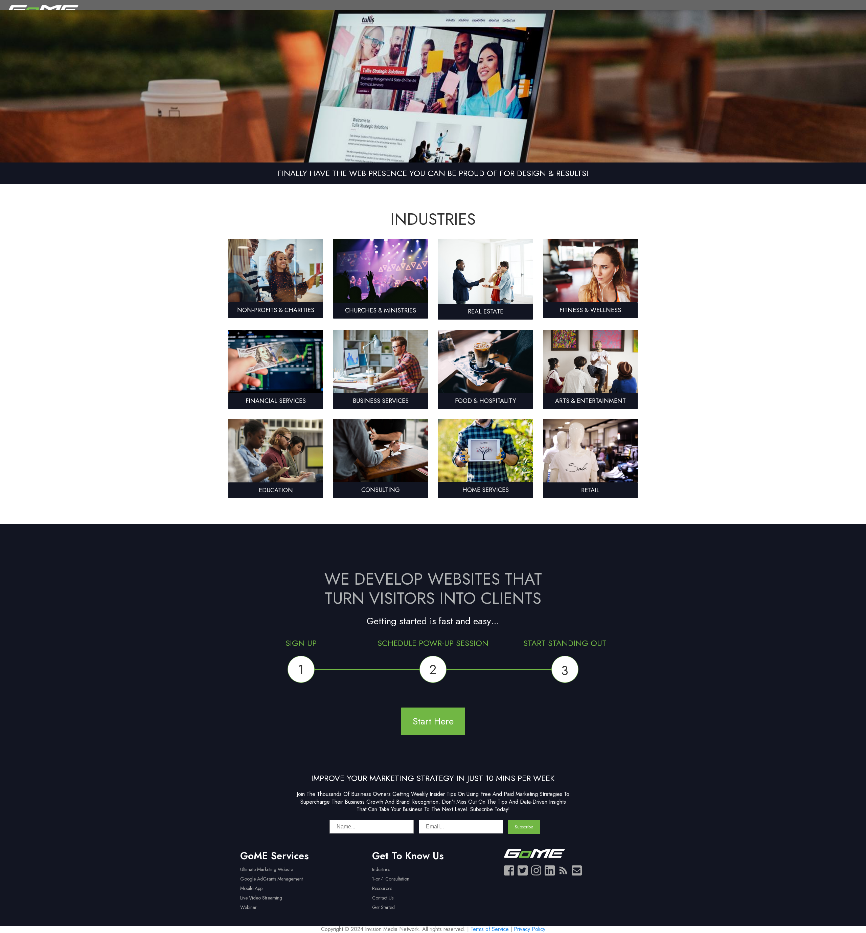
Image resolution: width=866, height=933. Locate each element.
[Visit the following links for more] (509, 870)
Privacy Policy (529, 929)
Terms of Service (490, 929)
